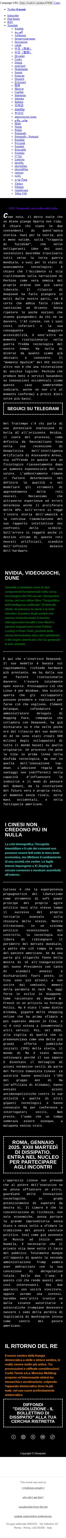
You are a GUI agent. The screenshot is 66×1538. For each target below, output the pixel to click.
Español (19, 146)
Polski (18, 130)
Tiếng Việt (21, 193)
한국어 (19, 113)
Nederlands (21, 69)
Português (20, 133)
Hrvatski (20, 56)
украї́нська (21, 190)
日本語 (19, 105)
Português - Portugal (26, 136)
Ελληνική (20, 82)
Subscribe (13, 15)
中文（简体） (23, 48)
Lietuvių (19, 159)
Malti (18, 123)
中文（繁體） (23, 52)
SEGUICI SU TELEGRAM (33, 408)
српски (19, 172)
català (18, 45)
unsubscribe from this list (33, 1506)
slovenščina (21, 169)
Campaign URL (9, 2)
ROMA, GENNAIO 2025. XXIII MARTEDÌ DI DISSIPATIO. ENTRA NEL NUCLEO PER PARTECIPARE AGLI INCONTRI (33, 1154)
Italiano (19, 101)
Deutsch (19, 78)
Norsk (18, 126)
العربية (19, 32)
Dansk (18, 62)
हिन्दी (17, 85)
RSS (10, 22)
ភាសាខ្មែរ (20, 109)
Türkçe (19, 183)
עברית (18, 156)
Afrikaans (20, 35)
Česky (18, 59)
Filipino (19, 186)
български (21, 41)
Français (19, 75)
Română (19, 139)
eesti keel (20, 65)
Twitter (16, 9)
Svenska (19, 152)
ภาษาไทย (21, 179)
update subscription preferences (33, 1516)
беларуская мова (25, 38)
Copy (57, 2)
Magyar (19, 88)
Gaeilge (19, 92)
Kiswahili (20, 149)
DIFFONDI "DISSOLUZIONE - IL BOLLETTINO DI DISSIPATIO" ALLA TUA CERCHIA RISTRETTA (33, 1413)
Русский (20, 143)
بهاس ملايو (21, 120)
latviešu (19, 162)
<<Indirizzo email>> (33, 1487)
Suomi (18, 72)
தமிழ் (18, 175)
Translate (12, 25)
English (19, 28)
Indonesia (20, 95)
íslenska (19, 98)
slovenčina (21, 166)
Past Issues (13, 18)
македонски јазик (25, 116)
